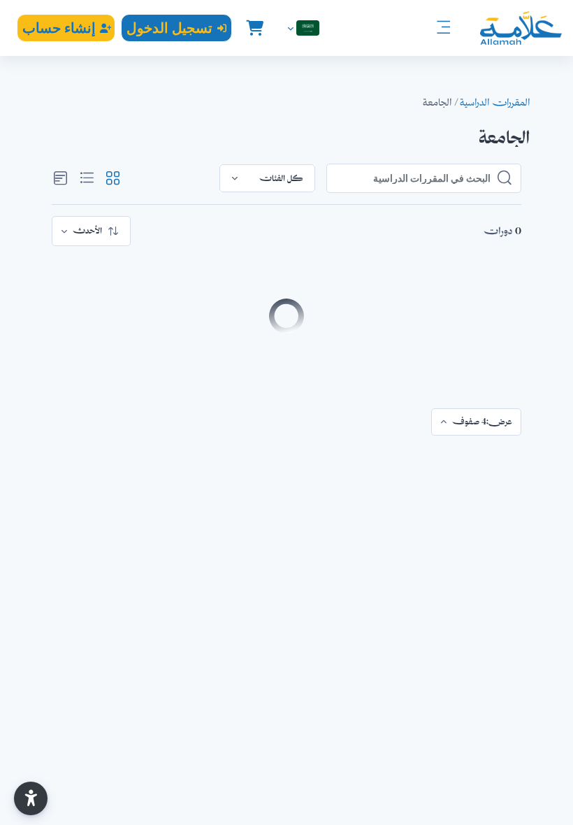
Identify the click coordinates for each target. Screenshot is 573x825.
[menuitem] (91, 231)
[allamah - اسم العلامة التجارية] (521, 28)
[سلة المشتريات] (254, 28)
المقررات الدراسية (495, 102)
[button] (302, 28)
